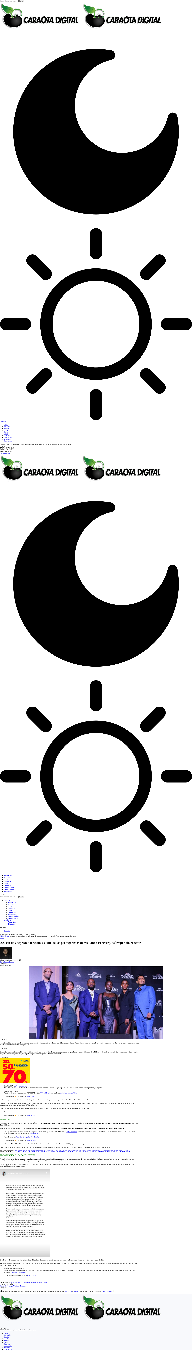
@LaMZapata (19, 1137)
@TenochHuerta (45, 1093)
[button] (5, 453)
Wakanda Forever (42, 1282)
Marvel (24, 1282)
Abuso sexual (15, 1282)
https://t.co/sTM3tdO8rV (18, 1272)
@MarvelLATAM (35, 1133)
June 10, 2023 (31, 1115)
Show (7, 936)
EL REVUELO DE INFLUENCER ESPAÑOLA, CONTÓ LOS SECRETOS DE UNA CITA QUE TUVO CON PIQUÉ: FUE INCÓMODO (72, 1151)
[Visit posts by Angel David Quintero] (6, 958)
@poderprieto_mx (21, 1086)
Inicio (2, 936)
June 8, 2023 (31, 1096)
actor (20, 1282)
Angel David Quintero (7, 962)
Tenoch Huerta (31, 1282)
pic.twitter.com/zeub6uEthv (68, 1093)
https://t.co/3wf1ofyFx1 (32, 1137)
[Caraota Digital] (82, 487)
